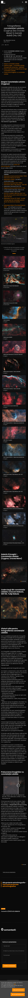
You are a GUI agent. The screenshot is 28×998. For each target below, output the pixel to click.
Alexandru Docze (10, 40)
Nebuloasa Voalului (9, 179)
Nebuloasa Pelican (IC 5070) (12, 178)
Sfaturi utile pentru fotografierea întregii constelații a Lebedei (15, 69)
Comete (3, 908)
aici (15, 984)
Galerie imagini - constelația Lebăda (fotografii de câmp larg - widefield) (14, 66)
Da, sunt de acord (18, 990)
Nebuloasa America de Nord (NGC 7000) (15, 176)
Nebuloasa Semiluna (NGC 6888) (13, 183)
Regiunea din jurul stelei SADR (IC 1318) (14, 188)
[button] (21, 581)
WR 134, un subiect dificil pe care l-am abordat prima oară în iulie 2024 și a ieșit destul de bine (15, 195)
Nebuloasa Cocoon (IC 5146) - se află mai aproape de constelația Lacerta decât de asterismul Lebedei (14, 200)
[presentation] (2, 572)
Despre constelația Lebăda (11, 64)
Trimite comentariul (9, 966)
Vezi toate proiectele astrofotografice (11, 885)
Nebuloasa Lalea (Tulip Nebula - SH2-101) (15, 184)
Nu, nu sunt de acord (17, 994)
